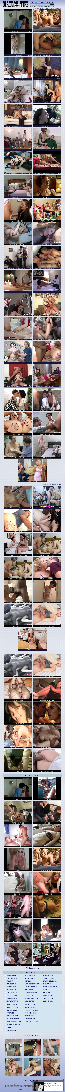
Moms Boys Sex (11, 984)
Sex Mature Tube (12, 1001)
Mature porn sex (30, 987)
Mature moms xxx (12, 989)
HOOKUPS (51, 2)
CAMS (43, 2)
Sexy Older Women (31, 1021)
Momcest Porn (48, 978)
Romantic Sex (29, 1016)
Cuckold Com (48, 1001)
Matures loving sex (31, 1007)
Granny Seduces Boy (50, 981)
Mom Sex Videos (30, 975)
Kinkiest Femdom (12, 1016)
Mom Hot (9, 981)
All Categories (31, 968)
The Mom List (47, 984)
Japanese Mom (48, 975)
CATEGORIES (35, 2)
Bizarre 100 (28, 989)
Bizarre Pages (29, 1001)
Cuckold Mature (12, 1004)
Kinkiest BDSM (48, 995)
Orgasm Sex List (12, 978)
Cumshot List (29, 995)
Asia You (46, 989)
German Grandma (12, 1019)
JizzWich (9, 1027)
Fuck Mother (11, 987)
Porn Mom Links (30, 1013)
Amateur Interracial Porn (51, 987)
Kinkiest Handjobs (31, 998)
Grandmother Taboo (13, 1021)
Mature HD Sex (29, 1004)
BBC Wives (46, 992)
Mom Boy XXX (11, 975)
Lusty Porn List (11, 992)
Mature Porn (11, 1030)
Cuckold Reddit (11, 1010)
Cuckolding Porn (30, 992)
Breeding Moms (48, 998)
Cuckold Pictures (12, 1007)
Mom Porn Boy (11, 998)
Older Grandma (12, 995)
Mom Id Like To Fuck (31, 984)
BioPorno (28, 981)
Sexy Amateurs (29, 1019)
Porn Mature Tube (31, 1010)
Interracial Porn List (13, 1024)
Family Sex (10, 1013)
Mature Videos (29, 978)
